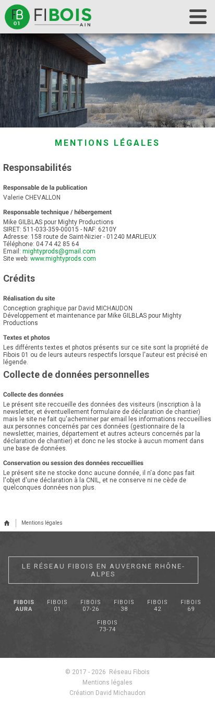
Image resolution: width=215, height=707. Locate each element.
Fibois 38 (124, 605)
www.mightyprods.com (63, 258)
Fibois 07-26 (90, 605)
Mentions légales (42, 523)
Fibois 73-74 (107, 626)
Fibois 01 (57, 605)
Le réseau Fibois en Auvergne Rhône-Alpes (103, 570)
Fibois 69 (191, 605)
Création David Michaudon (107, 693)
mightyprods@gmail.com (58, 251)
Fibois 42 (157, 605)
